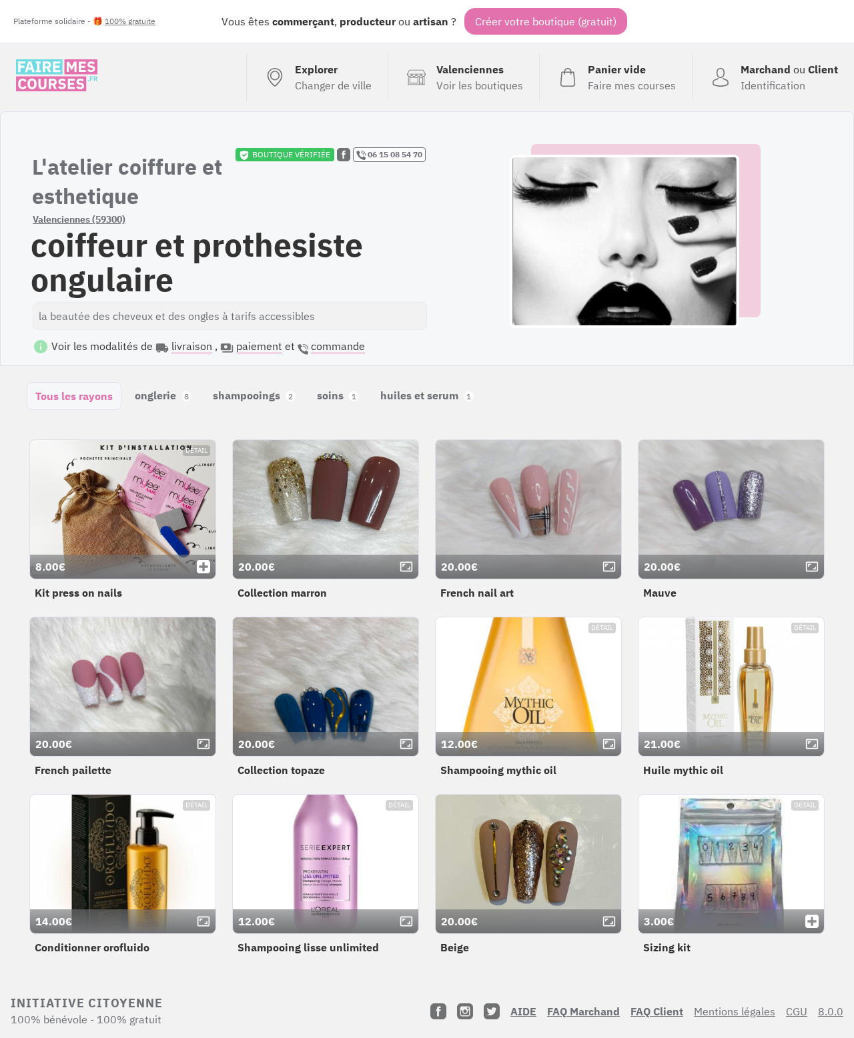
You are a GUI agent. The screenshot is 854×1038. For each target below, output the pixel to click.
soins (336, 395)
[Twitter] (492, 1011)
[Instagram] (465, 1011)
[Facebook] (438, 1011)
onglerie (162, 395)
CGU (796, 1011)
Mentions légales (734, 1011)
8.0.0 (830, 1011)
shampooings (253, 395)
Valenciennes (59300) (79, 219)
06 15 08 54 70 (394, 154)
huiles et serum (425, 395)
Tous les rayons (74, 396)
